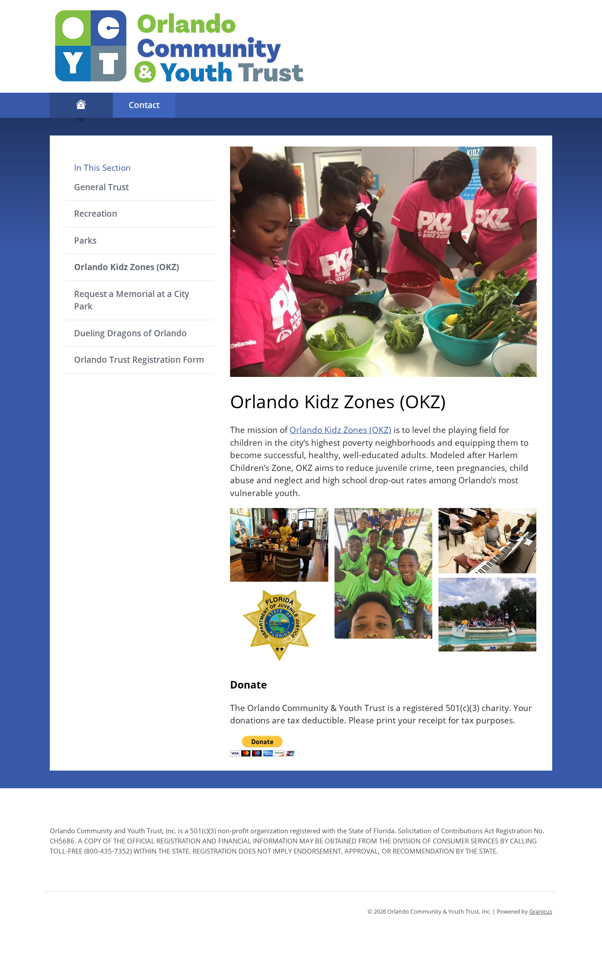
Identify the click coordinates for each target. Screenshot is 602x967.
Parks (85, 240)
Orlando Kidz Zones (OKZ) (126, 267)
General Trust (101, 187)
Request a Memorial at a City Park (131, 300)
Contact (144, 105)
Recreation (95, 213)
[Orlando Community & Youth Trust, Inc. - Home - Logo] (179, 46)
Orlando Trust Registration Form (139, 359)
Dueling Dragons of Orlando (130, 333)
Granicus (540, 911)
